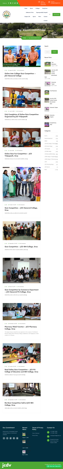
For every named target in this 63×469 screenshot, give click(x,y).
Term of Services (35, 433)
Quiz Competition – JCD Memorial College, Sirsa (21, 209)
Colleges (37, 8)
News (39, 16)
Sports (34, 16)
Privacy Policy (35, 435)
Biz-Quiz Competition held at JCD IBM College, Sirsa (19, 404)
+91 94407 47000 (53, 431)
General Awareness (48, 138)
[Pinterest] (17, 3)
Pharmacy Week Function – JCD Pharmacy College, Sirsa (21, 328)
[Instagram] (12, 3)
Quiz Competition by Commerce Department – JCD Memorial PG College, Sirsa (21, 291)
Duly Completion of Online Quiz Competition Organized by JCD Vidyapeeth (22, 115)
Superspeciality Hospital (41, 12)
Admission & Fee (30, 12)
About (31, 8)
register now (56, 14)
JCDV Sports (47, 167)
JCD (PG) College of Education (51, 143)
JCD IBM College (48, 151)
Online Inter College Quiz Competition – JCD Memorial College (20, 74)
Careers (45, 16)
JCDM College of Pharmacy (50, 159)
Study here (44, 8)
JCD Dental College (48, 146)
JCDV (46, 161)
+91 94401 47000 (53, 433)
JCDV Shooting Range (49, 164)
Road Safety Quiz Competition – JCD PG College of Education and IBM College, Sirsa (21, 370)
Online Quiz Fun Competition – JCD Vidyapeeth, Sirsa (18, 154)
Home (26, 8)
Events (46, 135)
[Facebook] (8, 3)
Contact (45, 20)
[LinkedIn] (10, 3)
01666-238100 (43, 4)
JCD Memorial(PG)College (50, 154)
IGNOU (46, 141)
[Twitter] (15, 3)
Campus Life (27, 16)
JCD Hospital (47, 148)
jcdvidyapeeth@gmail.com (55, 435)
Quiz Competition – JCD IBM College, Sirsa (21, 246)
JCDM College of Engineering (50, 156)
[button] (54, 466)
